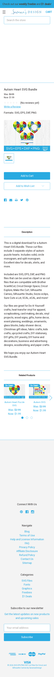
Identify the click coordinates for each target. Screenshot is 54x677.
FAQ (27, 543)
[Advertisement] (27, 55)
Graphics (27, 588)
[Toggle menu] (4, 12)
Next (51, 397)
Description (27, 232)
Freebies (27, 592)
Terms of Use (27, 535)
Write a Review (12, 106)
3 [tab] (32, 418)
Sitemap (27, 562)
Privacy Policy (27, 547)
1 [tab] (22, 418)
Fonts (27, 584)
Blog (27, 531)
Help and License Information (27, 539)
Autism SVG (40, 402)
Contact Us (27, 558)
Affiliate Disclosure (27, 551)
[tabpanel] (14, 400)
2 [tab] (27, 418)
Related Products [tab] (27, 375)
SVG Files (27, 580)
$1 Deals (27, 596)
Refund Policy (27, 555)
